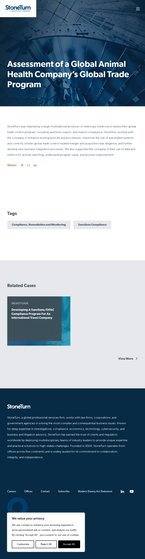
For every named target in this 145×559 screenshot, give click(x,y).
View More (126, 358)
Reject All (46, 544)
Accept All (69, 544)
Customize (23, 544)
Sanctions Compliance (92, 224)
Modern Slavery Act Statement (95, 491)
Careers (11, 491)
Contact (45, 491)
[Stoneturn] (72, 406)
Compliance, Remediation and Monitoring (39, 224)
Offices (28, 491)
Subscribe (63, 491)
